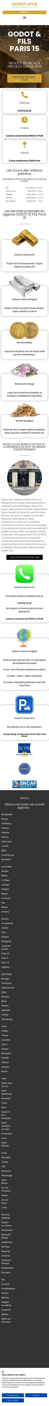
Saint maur (6, 841)
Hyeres (4, 927)
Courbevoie (7, 923)
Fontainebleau (8, 1288)
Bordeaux (6, 1098)
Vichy (4, 1153)
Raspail (4, 1048)
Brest (4, 1001)
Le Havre (5, 898)
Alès (3, 932)
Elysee (4, 819)
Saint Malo (6, 974)
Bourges (5, 978)
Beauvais (5, 1251)
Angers (4, 1030)
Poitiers (5, 936)
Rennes (4, 871)
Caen (4, 1078)
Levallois (5, 1039)
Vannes (4, 1293)
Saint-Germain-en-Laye (6, 1125)
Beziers (5, 1005)
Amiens (5, 918)
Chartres (5, 1255)
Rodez (4, 1195)
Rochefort (6, 859)
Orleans (5, 889)
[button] (24, 17)
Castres (5, 1066)
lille (3, 1279)
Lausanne (6, 1309)
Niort (4, 1107)
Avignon (5, 967)
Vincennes (6, 983)
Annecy (5, 828)
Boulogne (6, 1053)
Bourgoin (5, 1272)
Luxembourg (7, 855)
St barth (5, 1284)
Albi (3, 1166)
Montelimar (7, 1242)
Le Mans (5, 880)
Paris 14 (5, 953)
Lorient (4, 846)
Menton (5, 1297)
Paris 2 (4, 958)
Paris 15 (5, 962)
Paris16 (4, 1057)
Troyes (4, 1035)
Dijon (4, 992)
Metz (3, 850)
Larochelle (6, 866)
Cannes (5, 1062)
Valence (5, 832)
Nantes (4, 1314)
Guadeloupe (7, 1268)
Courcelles (6, 1133)
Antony (4, 837)
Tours (4, 1103)
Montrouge (6, 1175)
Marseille (5, 1157)
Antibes (5, 911)
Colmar (5, 1014)
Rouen (4, 1071)
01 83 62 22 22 (24, 110)
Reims (4, 875)
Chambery (6, 823)
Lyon (3, 1138)
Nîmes (4, 907)
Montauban (7, 1230)
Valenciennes (7, 987)
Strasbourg (6, 1019)
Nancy (4, 893)
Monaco (5, 996)
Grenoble (5, 1010)
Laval (4, 1207)
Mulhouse (6, 1171)
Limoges (5, 884)
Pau (3, 902)
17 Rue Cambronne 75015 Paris (24, 160)
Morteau (5, 1246)
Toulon (4, 1162)
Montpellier (7, 814)
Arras (4, 1026)
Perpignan (6, 941)
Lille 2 (4, 1044)
